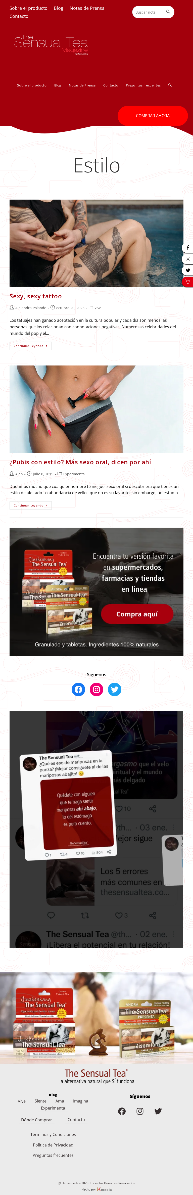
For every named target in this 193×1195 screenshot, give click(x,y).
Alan (19, 474)
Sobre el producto (28, 8)
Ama (60, 1101)
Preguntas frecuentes (53, 1155)
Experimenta (74, 474)
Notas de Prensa (87, 8)
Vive (97, 307)
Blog (58, 8)
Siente (40, 1101)
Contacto (19, 16)
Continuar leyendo (33, 346)
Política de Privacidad (53, 1145)
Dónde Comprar (36, 1120)
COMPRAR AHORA (153, 115)
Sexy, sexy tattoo (36, 296)
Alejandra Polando (30, 307)
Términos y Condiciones (53, 1134)
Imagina (80, 1101)
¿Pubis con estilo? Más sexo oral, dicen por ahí (80, 462)
